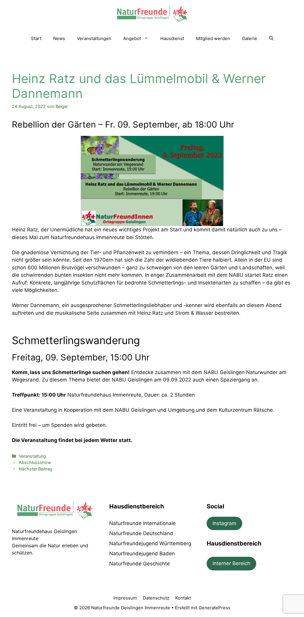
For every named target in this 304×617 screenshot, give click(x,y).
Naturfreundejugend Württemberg (150, 543)
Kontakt (183, 598)
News (59, 38)
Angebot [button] (132, 38)
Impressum (125, 598)
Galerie (249, 38)
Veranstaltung (32, 456)
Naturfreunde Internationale (142, 523)
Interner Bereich (231, 563)
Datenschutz (156, 598)
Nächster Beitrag (35, 468)
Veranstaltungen (94, 38)
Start (36, 38)
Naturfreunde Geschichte (139, 564)
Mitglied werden (213, 38)
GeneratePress (214, 607)
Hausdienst (172, 38)
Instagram (224, 523)
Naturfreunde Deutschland (141, 533)
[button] (271, 38)
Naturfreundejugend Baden (142, 553)
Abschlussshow (35, 462)
